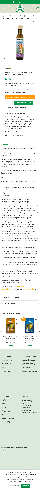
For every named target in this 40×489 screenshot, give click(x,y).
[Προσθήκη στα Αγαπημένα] (17, 319)
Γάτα (3, 404)
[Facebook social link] (11, 135)
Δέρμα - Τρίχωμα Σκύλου (13, 121)
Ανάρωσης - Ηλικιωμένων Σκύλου (22, 119)
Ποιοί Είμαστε (6, 360)
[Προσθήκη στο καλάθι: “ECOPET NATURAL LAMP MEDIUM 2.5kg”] (17, 323)
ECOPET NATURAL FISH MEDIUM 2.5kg (29, 337)
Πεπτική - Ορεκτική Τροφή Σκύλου (23, 124)
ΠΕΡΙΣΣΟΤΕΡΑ (14, 486)
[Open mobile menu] (2, 8)
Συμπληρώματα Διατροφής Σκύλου (15, 18)
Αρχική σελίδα (6, 16)
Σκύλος (17, 16)
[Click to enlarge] (5, 58)
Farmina (12, 340)
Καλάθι (4, 367)
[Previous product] (34, 22)
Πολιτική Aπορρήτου (29, 371)
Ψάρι (3, 415)
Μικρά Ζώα (5, 411)
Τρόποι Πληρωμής (28, 360)
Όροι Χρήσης (26, 367)
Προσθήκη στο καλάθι (23, 103)
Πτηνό (3, 407)
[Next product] (38, 22)
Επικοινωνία (6, 364)
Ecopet (8, 340)
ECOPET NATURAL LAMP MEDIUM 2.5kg (10, 337)
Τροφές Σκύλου (27, 16)
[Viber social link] (23, 135)
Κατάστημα (5, 371)
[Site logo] (20, 8)
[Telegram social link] (20, 135)
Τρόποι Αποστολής (28, 364)
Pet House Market (28, 289)
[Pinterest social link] (15, 135)
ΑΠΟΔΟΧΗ (26, 486)
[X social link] (13, 135)
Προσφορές (5, 422)
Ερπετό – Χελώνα (7, 418)
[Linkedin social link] (18, 135)
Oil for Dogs (15, 132)
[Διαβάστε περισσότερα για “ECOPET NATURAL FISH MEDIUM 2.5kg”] (36, 323)
